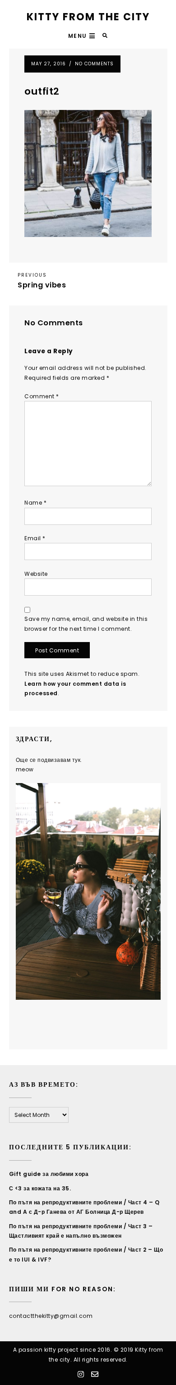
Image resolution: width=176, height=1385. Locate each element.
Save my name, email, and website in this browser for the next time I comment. (86, 624)
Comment (41, 396)
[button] (82, 36)
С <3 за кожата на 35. (40, 1188)
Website (36, 574)
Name (35, 502)
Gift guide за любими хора (49, 1174)
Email (35, 538)
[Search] (105, 36)
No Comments (94, 64)
